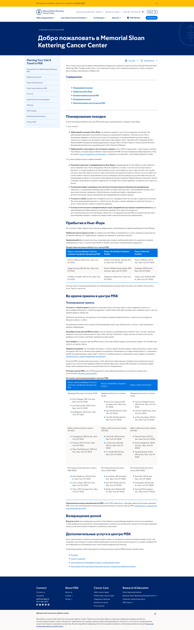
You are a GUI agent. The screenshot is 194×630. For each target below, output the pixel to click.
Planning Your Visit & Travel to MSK (52, 30)
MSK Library (127, 602)
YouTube (45, 604)
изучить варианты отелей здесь (93, 154)
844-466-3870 (42, 602)
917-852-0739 (79, 3)
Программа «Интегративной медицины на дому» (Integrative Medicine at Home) (103, 566)
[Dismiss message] (157, 3)
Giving (68, 599)
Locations (40, 596)
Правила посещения (34, 77)
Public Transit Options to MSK (37, 88)
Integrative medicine (102, 599)
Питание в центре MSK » (87, 373)
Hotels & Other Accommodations (38, 99)
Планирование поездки (83, 88)
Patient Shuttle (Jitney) (35, 83)
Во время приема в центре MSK (86, 95)
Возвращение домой (82, 99)
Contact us (40, 592)
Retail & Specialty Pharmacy (36, 116)
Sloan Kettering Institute (132, 592)
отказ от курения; (78, 559)
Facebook (40, 604)
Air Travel (30, 94)
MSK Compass (31, 111)
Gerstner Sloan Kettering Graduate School (139, 596)
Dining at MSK (31, 122)
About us (68, 592)
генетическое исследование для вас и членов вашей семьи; (95, 563)
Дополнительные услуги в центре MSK (89, 103)
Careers (68, 596)
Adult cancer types (101, 592)
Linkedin (48, 604)
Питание (74, 555)
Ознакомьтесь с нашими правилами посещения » (86, 356)
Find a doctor (99, 606)
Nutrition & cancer (101, 602)
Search (150, 12)
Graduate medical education (134, 599)
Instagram (37, 604)
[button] (100, 12)
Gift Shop (30, 105)
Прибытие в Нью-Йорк (82, 92)
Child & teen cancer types (104, 596)
